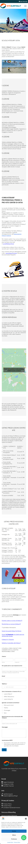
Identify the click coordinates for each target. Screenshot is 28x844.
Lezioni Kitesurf (8, 694)
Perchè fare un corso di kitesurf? (11, 624)
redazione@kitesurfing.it (10, 796)
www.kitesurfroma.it (11, 253)
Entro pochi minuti (8, 705)
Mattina (6, 707)
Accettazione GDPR (7, 740)
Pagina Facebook (8, 782)
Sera (5, 713)
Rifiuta (14, 835)
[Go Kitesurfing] (14, 6)
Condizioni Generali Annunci (11, 807)
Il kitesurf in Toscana (8, 639)
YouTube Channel (8, 786)
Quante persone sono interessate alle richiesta (12, 717)
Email (4, 676)
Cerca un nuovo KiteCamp (9, 815)
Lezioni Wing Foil (8, 699)
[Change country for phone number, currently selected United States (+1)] (3, 687)
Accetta (14, 831)
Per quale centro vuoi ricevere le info (12, 665)
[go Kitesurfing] (14, 765)
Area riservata (23, 1)
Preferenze (14, 839)
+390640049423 (8, 794)
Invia (4, 750)
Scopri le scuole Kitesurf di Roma (11, 631)
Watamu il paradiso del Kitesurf (11, 643)
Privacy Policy (17, 842)
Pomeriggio (7, 710)
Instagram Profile (8, 784)
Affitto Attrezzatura (9, 696)
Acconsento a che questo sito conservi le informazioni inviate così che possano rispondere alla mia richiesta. (14, 744)
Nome (3, 662)
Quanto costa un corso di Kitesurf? (12, 620)
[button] (26, 818)
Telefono (4, 684)
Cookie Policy (10, 842)
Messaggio (5, 727)
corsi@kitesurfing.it (8, 243)
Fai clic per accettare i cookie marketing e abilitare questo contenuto (14, 369)
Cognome (17, 662)
